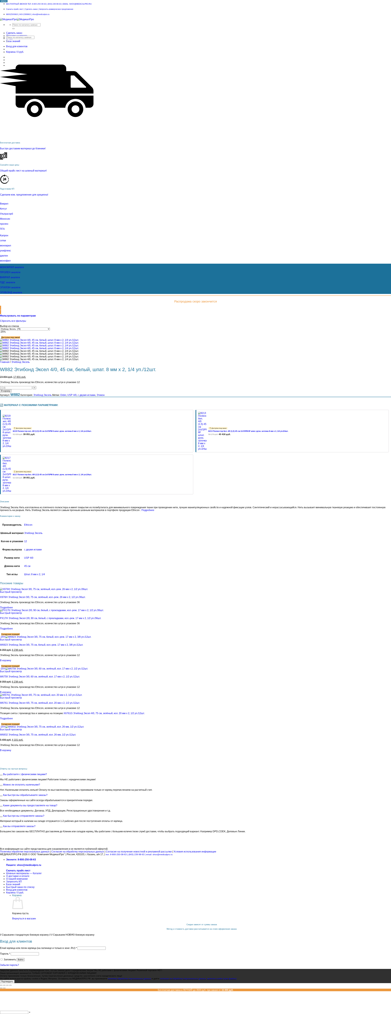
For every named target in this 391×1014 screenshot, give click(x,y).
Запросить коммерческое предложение (56, 9)
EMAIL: (77, 4)
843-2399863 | (25, 14)
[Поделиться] (7, 985)
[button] (18, 315)
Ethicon (28, 525)
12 (25, 541)
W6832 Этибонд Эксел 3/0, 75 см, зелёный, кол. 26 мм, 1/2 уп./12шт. (38, 734)
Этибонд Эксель (20, 362)
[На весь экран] (4, 985)
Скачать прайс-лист (18, 870)
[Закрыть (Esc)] (10, 985)
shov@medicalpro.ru (40, 14)
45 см (27, 566)
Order (63, 395)
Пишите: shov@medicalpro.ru (23, 865)
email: (159, 854)
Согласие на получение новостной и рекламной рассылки (139, 851)
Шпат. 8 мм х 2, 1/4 (34, 574)
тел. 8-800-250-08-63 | (117, 854)
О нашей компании (17, 879)
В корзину (5, 391)
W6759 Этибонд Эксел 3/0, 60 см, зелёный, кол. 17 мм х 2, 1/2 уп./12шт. (40, 676)
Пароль (5, 953)
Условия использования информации (195, 851)
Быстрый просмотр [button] (11, 592)
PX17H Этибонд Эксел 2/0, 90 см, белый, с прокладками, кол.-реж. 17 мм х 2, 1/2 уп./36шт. (50, 618)
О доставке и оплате (17, 876)
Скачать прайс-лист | (15, 9)
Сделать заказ (14, 33)
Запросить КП (14, 881)
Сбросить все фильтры (13, 321)
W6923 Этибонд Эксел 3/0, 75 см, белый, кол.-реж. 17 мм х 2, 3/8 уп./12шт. (41, 644)
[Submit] (13, 28)
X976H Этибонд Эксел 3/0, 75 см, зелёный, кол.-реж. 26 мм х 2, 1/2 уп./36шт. (42, 597)
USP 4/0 (72, 395)
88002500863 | (12, 14)
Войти (20, 960)
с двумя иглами (86, 395)
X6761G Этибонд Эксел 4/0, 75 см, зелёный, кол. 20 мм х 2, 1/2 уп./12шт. (104, 713)
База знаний (13, 41)
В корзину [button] (5, 660)
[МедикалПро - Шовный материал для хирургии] (17, 19)
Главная (4, 362)
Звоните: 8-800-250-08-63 (21, 859)
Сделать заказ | (31, 9)
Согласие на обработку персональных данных (77, 851)
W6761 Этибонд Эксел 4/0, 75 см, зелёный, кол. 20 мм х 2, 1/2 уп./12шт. (40, 703)
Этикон (101, 395)
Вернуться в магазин (24, 918)
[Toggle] (1, 775)
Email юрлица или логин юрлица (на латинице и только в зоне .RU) (38, 948)
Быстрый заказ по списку (20, 887)
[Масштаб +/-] (1, 985)
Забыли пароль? (9, 965)
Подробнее (147, 510)
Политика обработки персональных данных (24, 851)
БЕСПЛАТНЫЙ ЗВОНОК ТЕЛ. (26, 4)
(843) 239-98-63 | (137, 854)
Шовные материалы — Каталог (24, 873)
